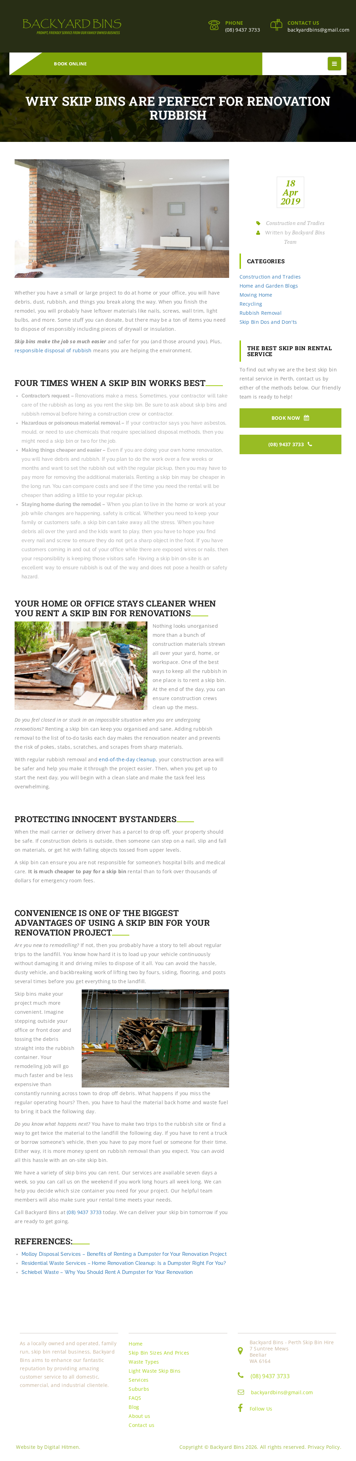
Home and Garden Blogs (269, 285)
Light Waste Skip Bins (154, 1370)
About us (139, 1416)
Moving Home (256, 294)
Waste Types (144, 1361)
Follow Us (261, 1408)
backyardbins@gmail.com (318, 29)
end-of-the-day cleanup (127, 759)
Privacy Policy (324, 1447)
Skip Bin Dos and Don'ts (268, 322)
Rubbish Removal (261, 313)
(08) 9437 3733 (242, 29)
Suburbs (139, 1389)
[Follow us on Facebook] (240, 1409)
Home (136, 1343)
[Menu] (334, 64)
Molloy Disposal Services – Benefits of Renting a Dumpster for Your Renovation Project (124, 1254)
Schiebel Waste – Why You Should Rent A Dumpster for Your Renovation (107, 1272)
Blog (134, 1407)
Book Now (287, 418)
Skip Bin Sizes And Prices (159, 1352)
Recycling (251, 303)
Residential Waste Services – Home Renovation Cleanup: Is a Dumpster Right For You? (124, 1263)
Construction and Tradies (295, 222)
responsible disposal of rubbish (53, 350)
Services (138, 1379)
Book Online (70, 64)
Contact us (141, 1425)
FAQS (135, 1398)
